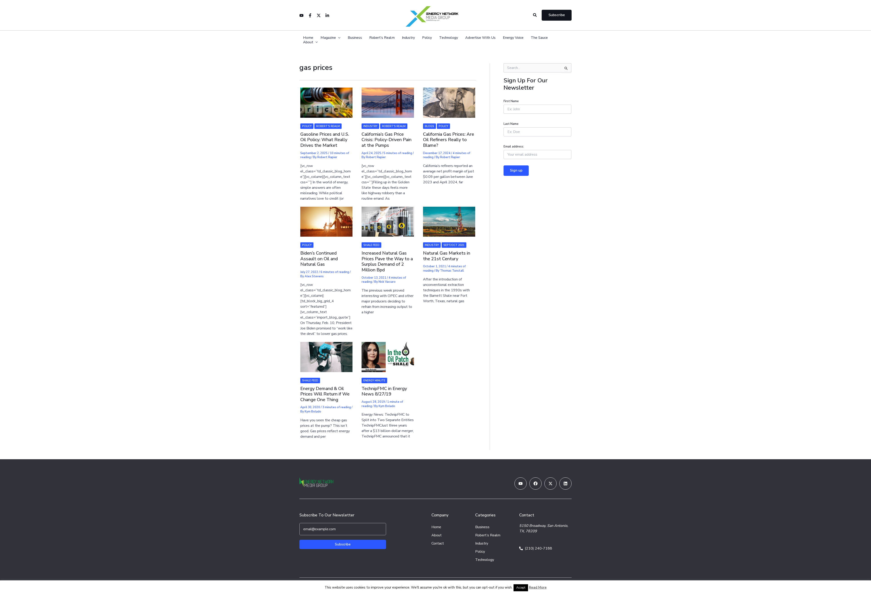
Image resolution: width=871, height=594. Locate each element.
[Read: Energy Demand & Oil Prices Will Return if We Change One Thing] (326, 353)
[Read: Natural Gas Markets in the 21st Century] (449, 218)
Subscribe (343, 544)
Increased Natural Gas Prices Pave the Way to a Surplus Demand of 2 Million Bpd (387, 261)
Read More (538, 587)
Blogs (429, 126)
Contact (437, 543)
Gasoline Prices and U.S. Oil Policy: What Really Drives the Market (324, 139)
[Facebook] (310, 15)
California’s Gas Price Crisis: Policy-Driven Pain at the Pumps (386, 139)
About (308, 42)
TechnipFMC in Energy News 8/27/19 (384, 391)
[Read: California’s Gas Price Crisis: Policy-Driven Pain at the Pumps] (387, 99)
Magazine (328, 38)
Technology (448, 38)
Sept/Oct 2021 (454, 245)
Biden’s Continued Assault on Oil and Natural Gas (319, 258)
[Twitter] (319, 15)
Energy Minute (374, 380)
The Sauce (539, 38)
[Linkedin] (327, 15)
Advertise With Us (480, 38)
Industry (408, 38)
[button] (535, 15)
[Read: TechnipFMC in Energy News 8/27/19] (387, 353)
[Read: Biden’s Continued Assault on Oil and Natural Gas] (326, 218)
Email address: (514, 146)
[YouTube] (301, 15)
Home (308, 38)
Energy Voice (513, 38)
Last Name (511, 124)
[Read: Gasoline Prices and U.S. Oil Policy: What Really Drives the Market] (326, 99)
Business (355, 38)
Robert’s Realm (382, 38)
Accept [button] (520, 588)
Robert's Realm (328, 126)
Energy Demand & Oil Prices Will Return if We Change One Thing (325, 394)
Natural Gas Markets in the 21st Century (446, 256)
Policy (427, 38)
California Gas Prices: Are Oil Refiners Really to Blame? (448, 139)
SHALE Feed (371, 245)
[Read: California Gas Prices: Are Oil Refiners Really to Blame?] (449, 99)
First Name (511, 101)
